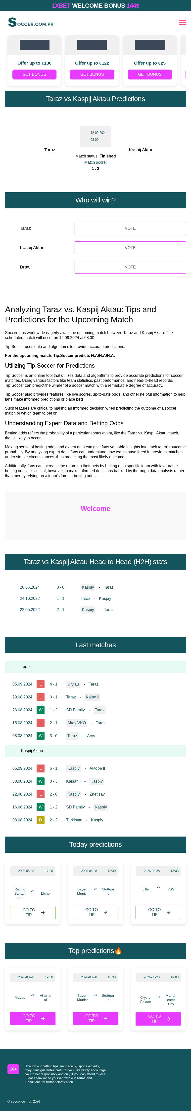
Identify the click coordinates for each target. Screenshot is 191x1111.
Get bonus (34, 74)
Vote (130, 228)
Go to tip (29, 912)
